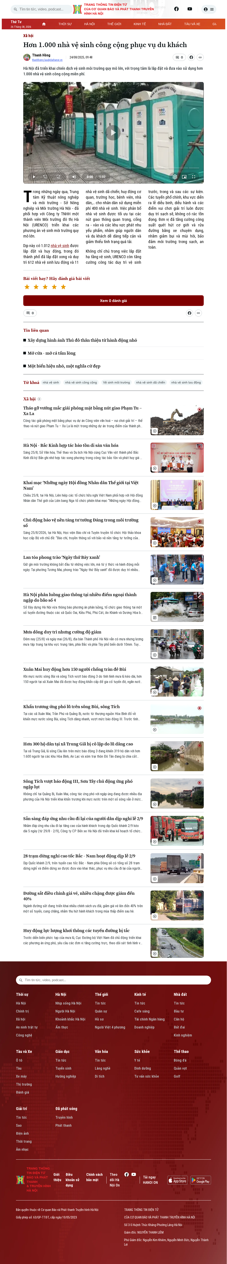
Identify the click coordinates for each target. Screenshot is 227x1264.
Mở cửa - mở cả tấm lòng (52, 353)
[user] (208, 9)
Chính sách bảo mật (94, 1177)
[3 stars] (45, 287)
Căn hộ (179, 1019)
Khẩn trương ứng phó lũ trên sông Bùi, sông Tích (71, 706)
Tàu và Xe (24, 1051)
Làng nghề (102, 1068)
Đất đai (179, 1027)
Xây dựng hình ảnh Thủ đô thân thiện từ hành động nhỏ (82, 340)
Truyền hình (64, 1117)
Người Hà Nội (65, 1011)
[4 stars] (54, 287)
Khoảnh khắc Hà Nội (70, 1019)
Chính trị (22, 1011)
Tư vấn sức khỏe (146, 1076)
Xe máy (21, 1076)
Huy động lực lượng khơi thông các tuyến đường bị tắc (76, 930)
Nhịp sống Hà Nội (68, 1003)
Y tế (137, 1060)
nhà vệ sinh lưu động (186, 382)
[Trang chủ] (44, 24)
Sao (19, 1125)
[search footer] (21, 980)
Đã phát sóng (66, 1108)
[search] (15, 9)
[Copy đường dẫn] (200, 57)
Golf (177, 1076)
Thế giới (101, 994)
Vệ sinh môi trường (116, 382)
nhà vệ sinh (60, 245)
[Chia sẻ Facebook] (191, 57)
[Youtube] (190, 9)
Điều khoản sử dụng (72, 1179)
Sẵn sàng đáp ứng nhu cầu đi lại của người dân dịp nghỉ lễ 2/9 (83, 818)
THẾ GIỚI (114, 24)
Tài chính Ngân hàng (149, 1019)
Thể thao (181, 1051)
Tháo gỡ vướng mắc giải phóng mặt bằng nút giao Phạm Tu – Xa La (82, 410)
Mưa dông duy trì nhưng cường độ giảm (62, 632)
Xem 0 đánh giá (113, 300)
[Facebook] (176, 9)
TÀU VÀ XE (192, 24)
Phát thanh (63, 1125)
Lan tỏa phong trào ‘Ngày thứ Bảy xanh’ (61, 557)
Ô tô (19, 1060)
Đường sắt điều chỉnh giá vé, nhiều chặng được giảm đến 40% (79, 896)
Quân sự (101, 1011)
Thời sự (22, 994)
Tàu (19, 1068)
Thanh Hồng (41, 55)
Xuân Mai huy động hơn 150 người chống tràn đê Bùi (74, 669)
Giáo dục (62, 1051)
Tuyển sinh (63, 1068)
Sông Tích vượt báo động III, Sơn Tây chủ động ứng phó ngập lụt (78, 784)
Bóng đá (180, 1060)
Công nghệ (24, 1035)
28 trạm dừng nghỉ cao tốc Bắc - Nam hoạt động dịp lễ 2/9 (79, 856)
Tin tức (100, 1003)
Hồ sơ (99, 1019)
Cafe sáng (142, 1011)
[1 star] (27, 287)
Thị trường (24, 1084)
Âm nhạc (22, 1149)
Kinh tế (140, 994)
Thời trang (24, 1141)
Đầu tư (179, 1011)
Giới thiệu (57, 1177)
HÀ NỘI (89, 24)
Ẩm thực (61, 1027)
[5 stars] (63, 287)
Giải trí (21, 1108)
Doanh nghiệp (144, 1027)
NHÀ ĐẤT (165, 24)
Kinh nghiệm (183, 1035)
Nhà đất (180, 994)
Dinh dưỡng (142, 1068)
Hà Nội (21, 1003)
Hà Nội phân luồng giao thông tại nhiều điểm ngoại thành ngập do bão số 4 (80, 597)
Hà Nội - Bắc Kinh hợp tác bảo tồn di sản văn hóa (70, 445)
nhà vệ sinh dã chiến (150, 382)
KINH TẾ (140, 24)
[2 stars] (36, 287)
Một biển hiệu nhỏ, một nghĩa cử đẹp (64, 366)
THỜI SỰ (65, 24)
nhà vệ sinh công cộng (81, 382)
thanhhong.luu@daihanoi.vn (47, 60)
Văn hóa (101, 1051)
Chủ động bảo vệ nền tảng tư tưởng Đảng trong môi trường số (81, 522)
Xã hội (28, 35)
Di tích (99, 1076)
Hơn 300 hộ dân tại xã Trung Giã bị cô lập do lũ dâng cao (78, 744)
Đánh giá (22, 1092)
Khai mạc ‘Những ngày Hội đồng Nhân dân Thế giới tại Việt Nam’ (81, 485)
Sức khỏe (142, 1051)
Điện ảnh (22, 1133)
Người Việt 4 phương (110, 1027)
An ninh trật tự (27, 1027)
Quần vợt (180, 1068)
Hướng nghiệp (65, 1076)
